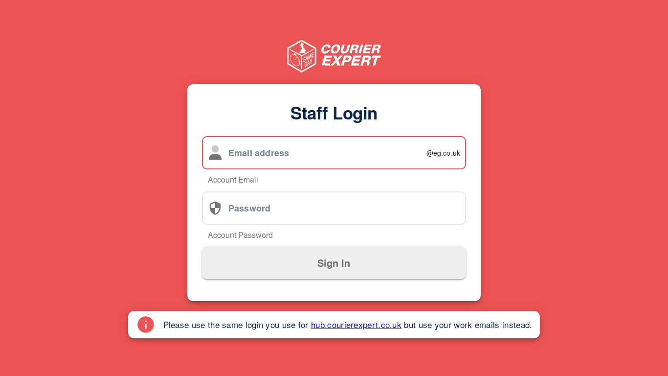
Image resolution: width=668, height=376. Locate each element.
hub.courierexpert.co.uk (356, 324)
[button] (334, 263)
